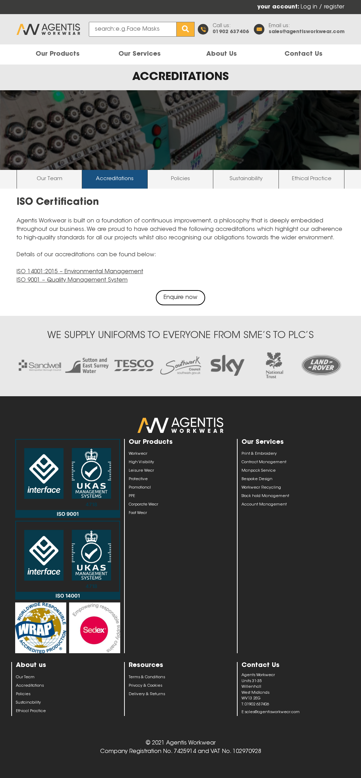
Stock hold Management (265, 496)
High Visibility (141, 462)
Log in (310, 7)
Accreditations (115, 179)
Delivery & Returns (147, 694)
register (334, 7)
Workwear (138, 454)
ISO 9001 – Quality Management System (72, 280)
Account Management (264, 505)
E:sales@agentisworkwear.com (270, 712)
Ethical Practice (311, 179)
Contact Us (303, 54)
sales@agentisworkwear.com (306, 32)
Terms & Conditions (147, 677)
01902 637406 (231, 32)
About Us (221, 54)
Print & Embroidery (259, 454)
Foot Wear (138, 513)
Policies (180, 179)
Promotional (140, 488)
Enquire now (180, 297)
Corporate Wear (143, 505)
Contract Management (263, 462)
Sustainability (246, 179)
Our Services (139, 54)
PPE (132, 496)
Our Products (58, 54)
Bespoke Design (257, 479)
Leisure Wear (141, 471)
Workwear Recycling (261, 488)
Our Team (49, 179)
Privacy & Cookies (145, 686)
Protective (138, 479)
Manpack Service (258, 471)
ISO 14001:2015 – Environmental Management (80, 272)
